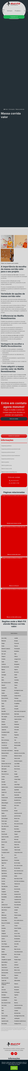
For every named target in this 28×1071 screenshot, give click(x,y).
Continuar (14, 1067)
